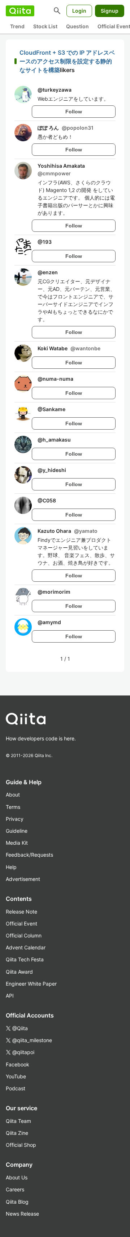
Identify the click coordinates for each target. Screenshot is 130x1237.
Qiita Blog (17, 1202)
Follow (73, 111)
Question (77, 26)
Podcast (15, 1088)
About (13, 794)
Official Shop (21, 1145)
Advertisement (23, 879)
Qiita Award (19, 972)
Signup (109, 11)
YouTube (16, 1076)
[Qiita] (20, 10)
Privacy (14, 819)
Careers (15, 1189)
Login (79, 11)
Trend (17, 26)
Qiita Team (18, 1121)
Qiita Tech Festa (25, 959)
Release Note (21, 911)
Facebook (17, 1064)
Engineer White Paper (31, 984)
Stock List (45, 26)
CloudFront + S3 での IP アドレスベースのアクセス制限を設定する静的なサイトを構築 (67, 61)
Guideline (16, 831)
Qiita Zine (17, 1133)
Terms (13, 807)
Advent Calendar (26, 947)
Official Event (21, 923)
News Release (22, 1214)
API (10, 995)
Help (11, 867)
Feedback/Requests (29, 855)
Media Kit (17, 843)
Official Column (24, 935)
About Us (16, 1177)
